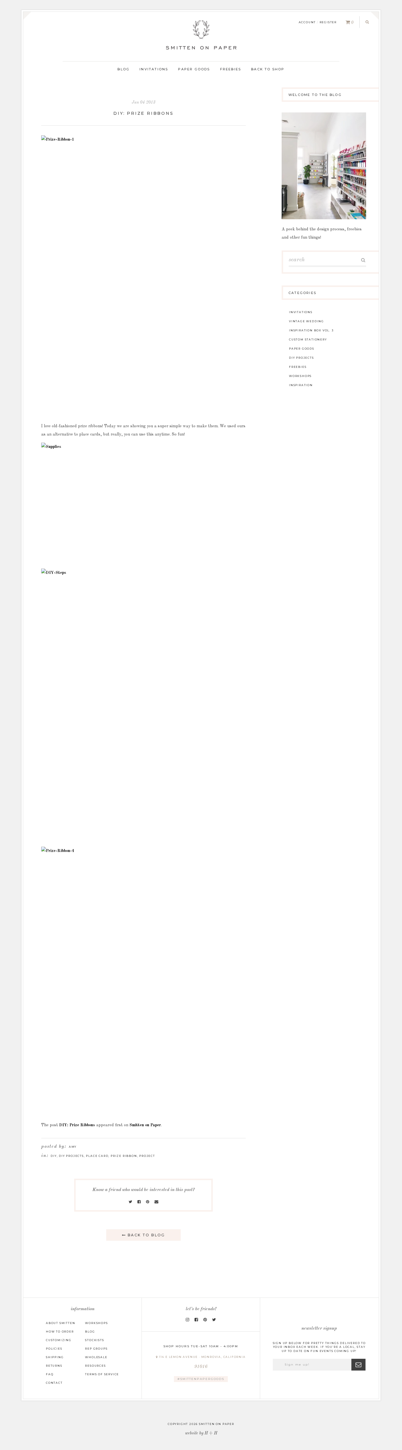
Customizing (59, 1340)
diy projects (71, 1155)
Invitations (153, 69)
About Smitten (60, 1323)
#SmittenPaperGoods (200, 1379)
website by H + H (201, 1433)
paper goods (301, 348)
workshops (300, 376)
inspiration (301, 385)
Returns (54, 1365)
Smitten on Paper (145, 1125)
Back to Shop (267, 69)
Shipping (55, 1357)
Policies (54, 1348)
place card (97, 1155)
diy (54, 1155)
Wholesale (96, 1357)
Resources (95, 1365)
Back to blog (145, 1235)
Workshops (96, 1323)
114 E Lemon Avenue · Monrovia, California (202, 1362)
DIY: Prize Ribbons (143, 113)
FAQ (49, 1374)
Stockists (94, 1340)
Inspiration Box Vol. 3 (311, 330)
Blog (123, 69)
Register (328, 22)
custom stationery (308, 339)
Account (307, 22)
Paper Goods (194, 69)
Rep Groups (96, 1348)
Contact (54, 1382)
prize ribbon (124, 1155)
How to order (60, 1331)
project (147, 1155)
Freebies (230, 69)
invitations (301, 312)
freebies (297, 366)
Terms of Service (102, 1374)
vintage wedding (306, 321)
